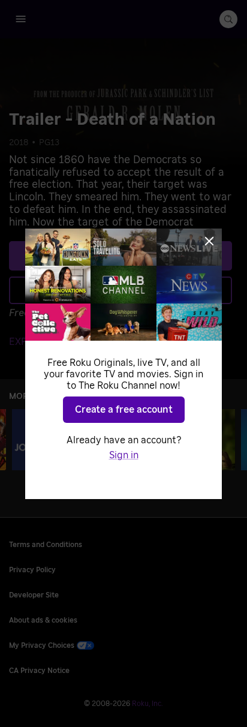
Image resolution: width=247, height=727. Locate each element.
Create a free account (124, 409)
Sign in (123, 455)
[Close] (209, 241)
